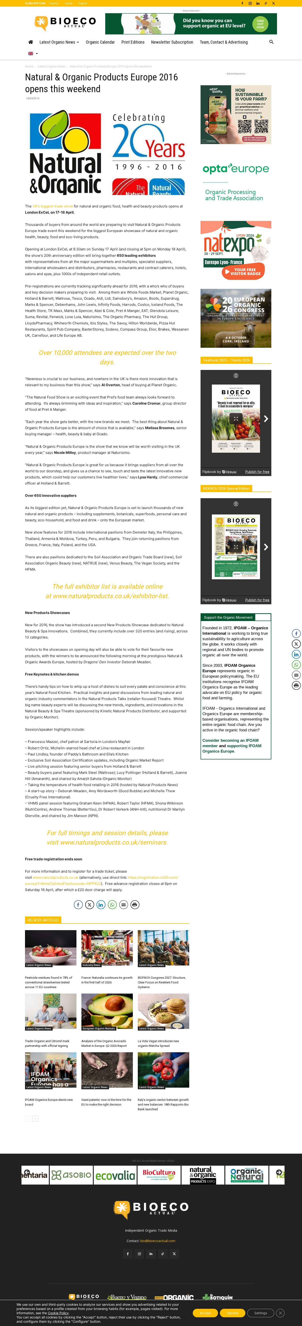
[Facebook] (242, 3)
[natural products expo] (174, 1175)
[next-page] (35, 1119)
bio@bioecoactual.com (157, 1241)
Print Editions (133, 42)
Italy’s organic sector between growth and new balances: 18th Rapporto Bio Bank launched (163, 1104)
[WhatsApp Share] (112, 904)
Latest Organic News (57, 42)
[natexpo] (262, 1175)
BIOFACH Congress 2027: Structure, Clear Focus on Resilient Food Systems (162, 982)
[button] (271, 42)
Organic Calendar (100, 42)
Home (29, 66)
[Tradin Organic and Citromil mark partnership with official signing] (50, 1011)
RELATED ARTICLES (43, 920)
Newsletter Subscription (172, 42)
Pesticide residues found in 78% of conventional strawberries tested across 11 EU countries (48, 982)
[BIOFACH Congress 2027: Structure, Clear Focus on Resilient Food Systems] (163, 947)
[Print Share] (134, 904)
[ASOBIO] (42, 1175)
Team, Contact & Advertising (224, 42)
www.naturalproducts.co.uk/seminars (113, 842)
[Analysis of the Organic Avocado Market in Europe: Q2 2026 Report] (107, 1011)
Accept (205, 1313)
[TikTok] (265, 3)
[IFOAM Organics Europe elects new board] (50, 1070)
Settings (260, 1313)
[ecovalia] (86, 1175)
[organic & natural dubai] (218, 1175)
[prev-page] (28, 1119)
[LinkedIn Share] (100, 904)
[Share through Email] (123, 904)
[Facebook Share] (78, 904)
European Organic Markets (99, 1028)
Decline (232, 1313)
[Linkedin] (257, 3)
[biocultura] (130, 1175)
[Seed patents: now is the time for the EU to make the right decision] (107, 1070)
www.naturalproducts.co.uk (55, 877)
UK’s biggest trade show (53, 206)
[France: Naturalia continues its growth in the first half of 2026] (107, 947)
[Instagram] (250, 3)
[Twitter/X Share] (89, 904)
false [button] (27, 1172)
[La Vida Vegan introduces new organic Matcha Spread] (163, 1011)
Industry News (91, 965)
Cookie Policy (58, 1313)
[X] (273, 3)
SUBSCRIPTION (35, 3)
